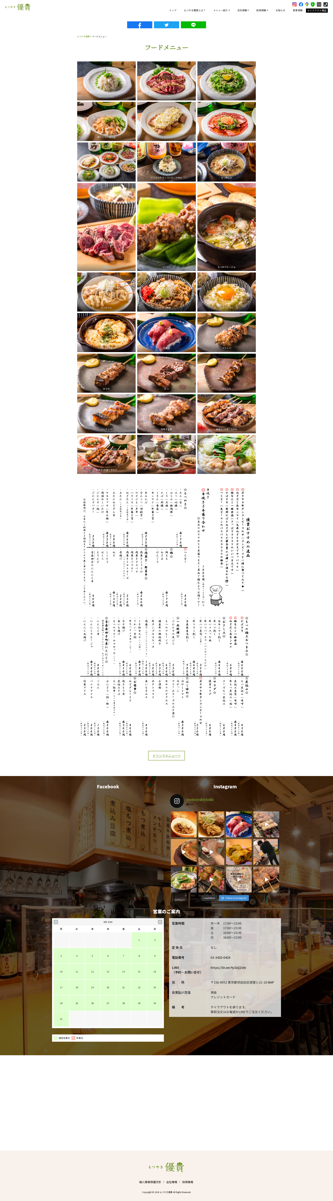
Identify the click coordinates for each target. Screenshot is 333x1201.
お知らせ (280, 10)
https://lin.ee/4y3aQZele (228, 967)
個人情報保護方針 (150, 1182)
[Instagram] (193, 834)
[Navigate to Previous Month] (56, 922)
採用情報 (187, 1182)
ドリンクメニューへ (167, 755)
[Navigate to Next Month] (160, 922)
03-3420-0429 (220, 957)
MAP (271, 982)
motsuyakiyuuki (183, 814)
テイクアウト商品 (317, 10)
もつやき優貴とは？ (195, 10)
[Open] (184, 824)
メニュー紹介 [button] (220, 10)
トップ (172, 10)
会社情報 (171, 1182)
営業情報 (297, 10)
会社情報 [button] (242, 10)
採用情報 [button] (261, 10)
